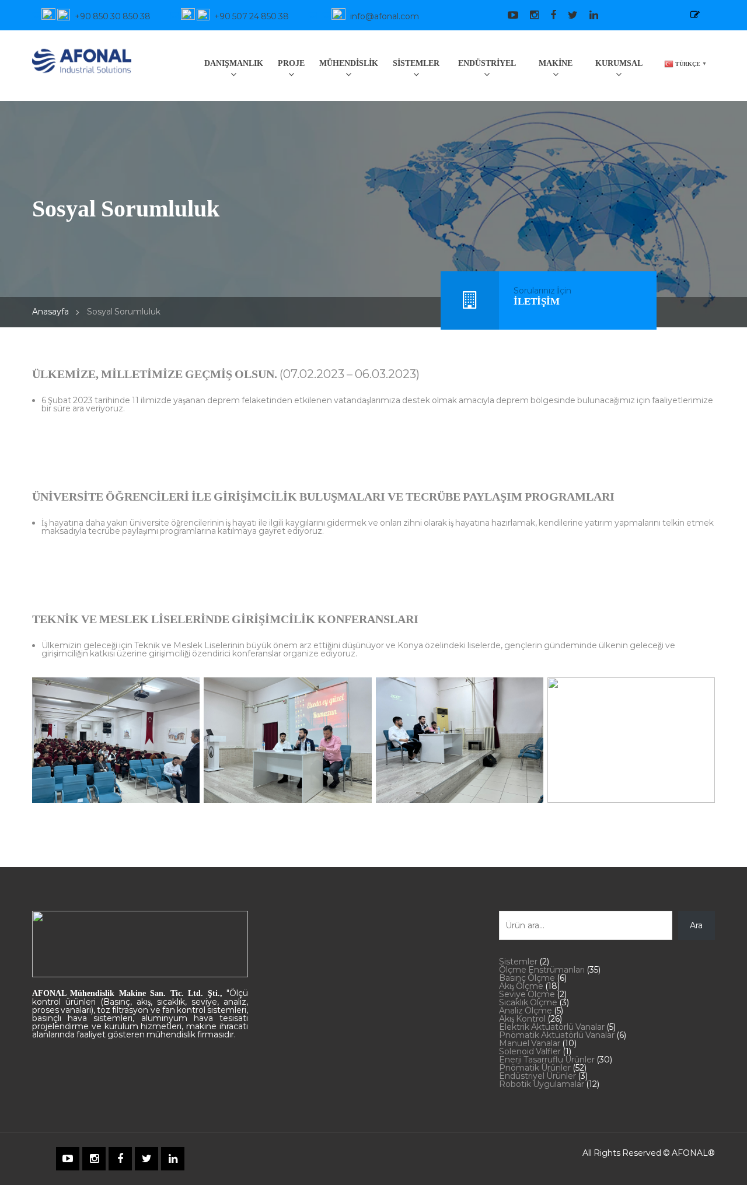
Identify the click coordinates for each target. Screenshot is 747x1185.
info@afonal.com (384, 16)
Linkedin (588, 15)
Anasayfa (50, 311)
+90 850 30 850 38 (113, 16)
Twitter (567, 15)
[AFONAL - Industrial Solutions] (81, 59)
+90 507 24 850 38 (251, 16)
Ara (696, 925)
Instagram (528, 15)
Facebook (547, 15)
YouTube (507, 15)
